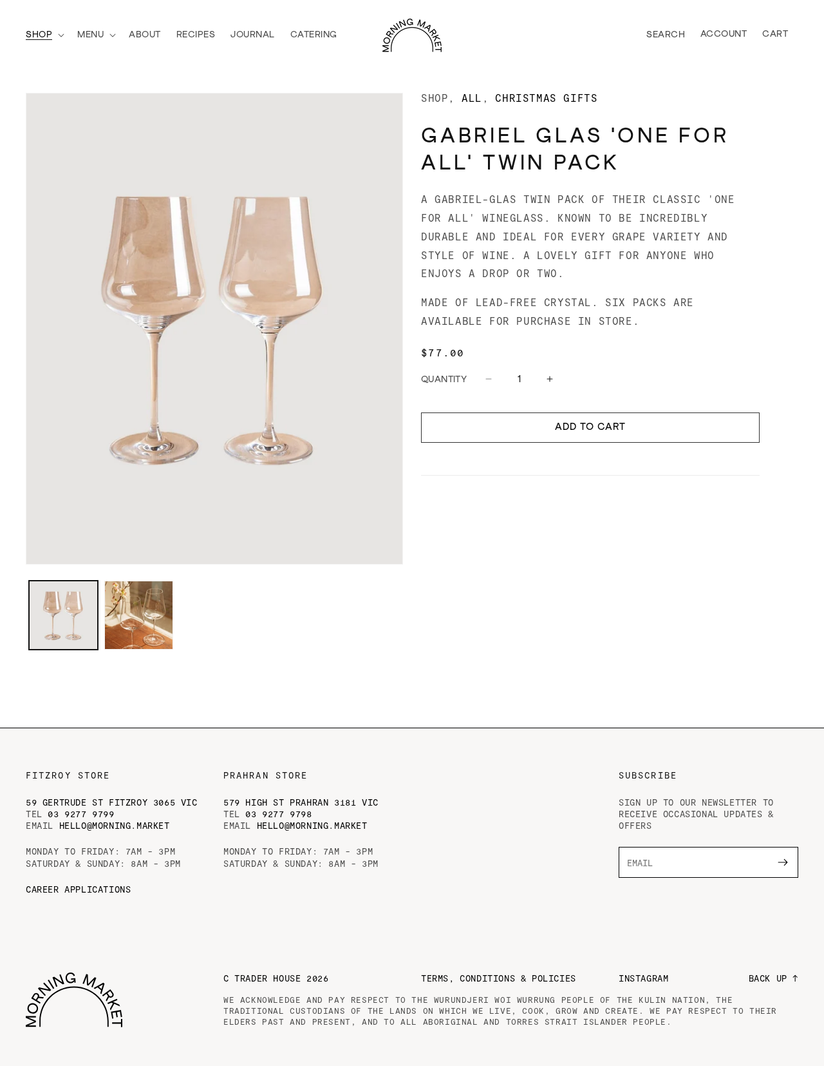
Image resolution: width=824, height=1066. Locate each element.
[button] (44, 34)
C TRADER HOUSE (275, 978)
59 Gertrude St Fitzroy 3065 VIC (112, 802)
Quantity (444, 379)
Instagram (643, 978)
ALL (472, 98)
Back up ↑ (773, 978)
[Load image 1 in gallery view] (63, 615)
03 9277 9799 (81, 813)
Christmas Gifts (546, 98)
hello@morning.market (114, 825)
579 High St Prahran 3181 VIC (301, 802)
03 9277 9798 (278, 813)
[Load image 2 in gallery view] (138, 615)
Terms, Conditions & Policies (498, 978)
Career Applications (78, 889)
